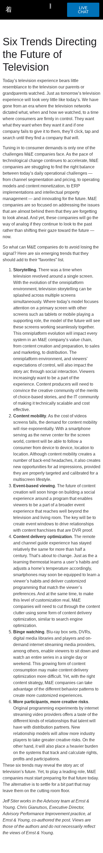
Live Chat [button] (83, 10)
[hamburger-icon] (9, 10)
